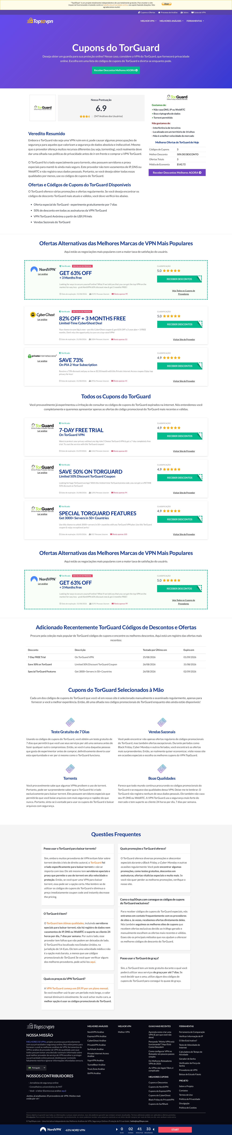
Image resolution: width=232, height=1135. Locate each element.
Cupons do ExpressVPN (160, 1091)
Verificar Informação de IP (191, 1036)
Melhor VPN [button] (148, 21)
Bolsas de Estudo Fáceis (190, 1074)
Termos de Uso (186, 1094)
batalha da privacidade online (115, 5)
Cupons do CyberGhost (160, 1095)
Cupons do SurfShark (158, 1104)
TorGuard (96, 862)
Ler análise (43, 274)
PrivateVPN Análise (96, 1045)
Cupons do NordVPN (158, 1086)
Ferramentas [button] (194, 21)
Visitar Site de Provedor (184, 339)
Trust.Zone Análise (96, 1069)
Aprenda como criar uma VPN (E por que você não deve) (160, 1035)
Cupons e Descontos (158, 1082)
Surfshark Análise (95, 1049)
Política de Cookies (188, 1107)
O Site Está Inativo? (188, 1040)
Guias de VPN (200, 12)
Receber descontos (179, 279)
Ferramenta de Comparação (192, 1032)
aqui (63, 1090)
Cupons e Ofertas (148, 12)
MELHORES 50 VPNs (36, 1041)
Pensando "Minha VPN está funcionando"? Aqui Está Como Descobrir (161, 1044)
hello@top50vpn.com (139, 1121)
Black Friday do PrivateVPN (161, 1099)
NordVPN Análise (95, 1032)
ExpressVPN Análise (96, 1036)
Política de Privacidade (189, 1099)
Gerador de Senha (187, 1058)
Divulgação (184, 1103)
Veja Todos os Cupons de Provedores (183, 292)
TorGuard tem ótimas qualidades (65, 923)
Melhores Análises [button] (171, 21)
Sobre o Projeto (186, 1086)
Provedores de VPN (188, 1070)
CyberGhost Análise (96, 1040)
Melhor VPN (124, 1032)
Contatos (183, 1090)
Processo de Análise (169, 12)
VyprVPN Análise (95, 1060)
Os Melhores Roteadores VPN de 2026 (160, 1062)
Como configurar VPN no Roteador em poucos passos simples (161, 1054)
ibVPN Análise (94, 1073)
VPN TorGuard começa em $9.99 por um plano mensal (77, 988)
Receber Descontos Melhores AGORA (114, 70)
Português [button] (36, 1068)
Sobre (186, 12)
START (175, 1129)
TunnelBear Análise (96, 1064)
